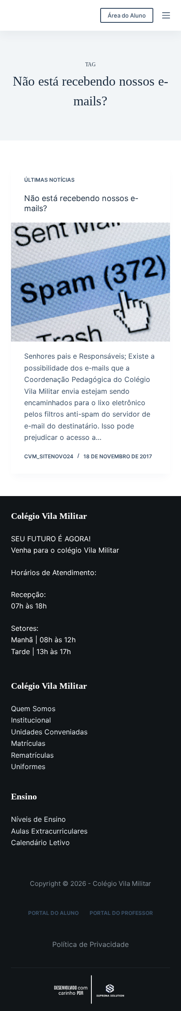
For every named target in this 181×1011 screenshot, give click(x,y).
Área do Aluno (127, 15)
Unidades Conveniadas (49, 731)
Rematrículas (32, 755)
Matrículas (28, 743)
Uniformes (28, 766)
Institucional (31, 720)
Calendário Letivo (40, 842)
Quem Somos (33, 708)
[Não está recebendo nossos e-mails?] (90, 282)
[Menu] (166, 15)
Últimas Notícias (49, 179)
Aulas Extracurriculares (49, 831)
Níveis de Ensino (38, 819)
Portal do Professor (121, 913)
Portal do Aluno (53, 913)
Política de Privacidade (90, 944)
